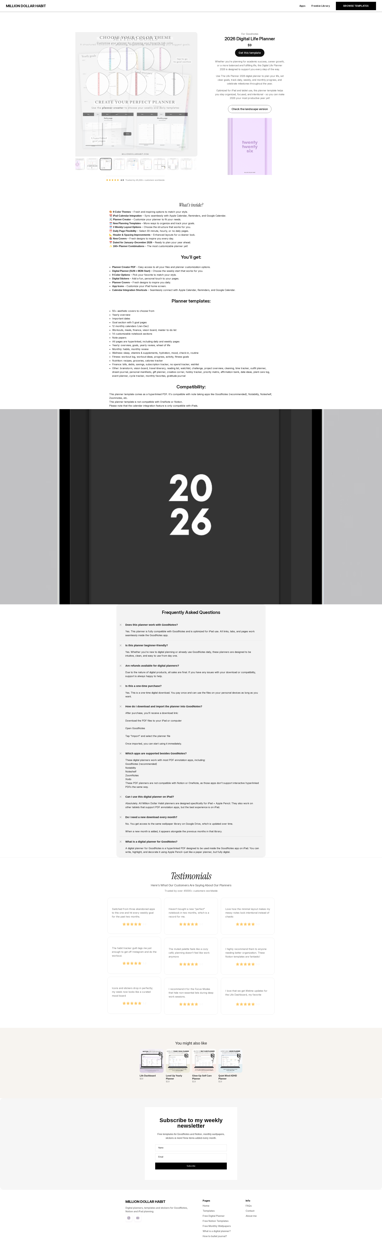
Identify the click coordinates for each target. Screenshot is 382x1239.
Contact (250, 1210)
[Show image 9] (186, 164)
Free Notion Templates (215, 1220)
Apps (302, 5)
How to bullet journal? (215, 1236)
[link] (249, 53)
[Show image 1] (79, 164)
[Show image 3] (106, 164)
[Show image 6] (146, 164)
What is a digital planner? (217, 1231)
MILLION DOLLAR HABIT (26, 6)
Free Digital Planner (214, 1215)
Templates (209, 1210)
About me (251, 1215)
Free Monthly (210, 1226)
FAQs (249, 1205)
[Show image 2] (92, 164)
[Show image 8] (173, 164)
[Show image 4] (119, 164)
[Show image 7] (159, 164)
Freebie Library (320, 5)
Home (206, 1205)
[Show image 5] (133, 164)
